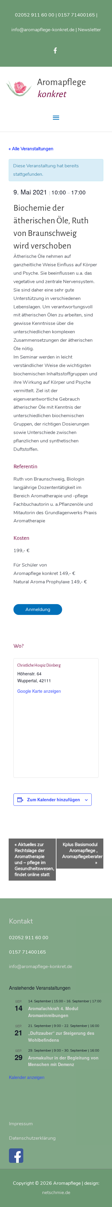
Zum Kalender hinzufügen (53, 799)
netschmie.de (56, 1192)
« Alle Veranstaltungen (31, 149)
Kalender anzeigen (27, 1077)
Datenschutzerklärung (32, 1138)
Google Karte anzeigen (39, 691)
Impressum (21, 1123)
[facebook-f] (56, 50)
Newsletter (89, 29)
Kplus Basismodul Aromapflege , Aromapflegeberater (82, 854)
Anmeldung (37, 609)
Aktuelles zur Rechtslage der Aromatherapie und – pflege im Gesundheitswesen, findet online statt (34, 860)
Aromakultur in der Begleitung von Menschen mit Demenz (63, 1061)
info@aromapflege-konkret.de (42, 29)
